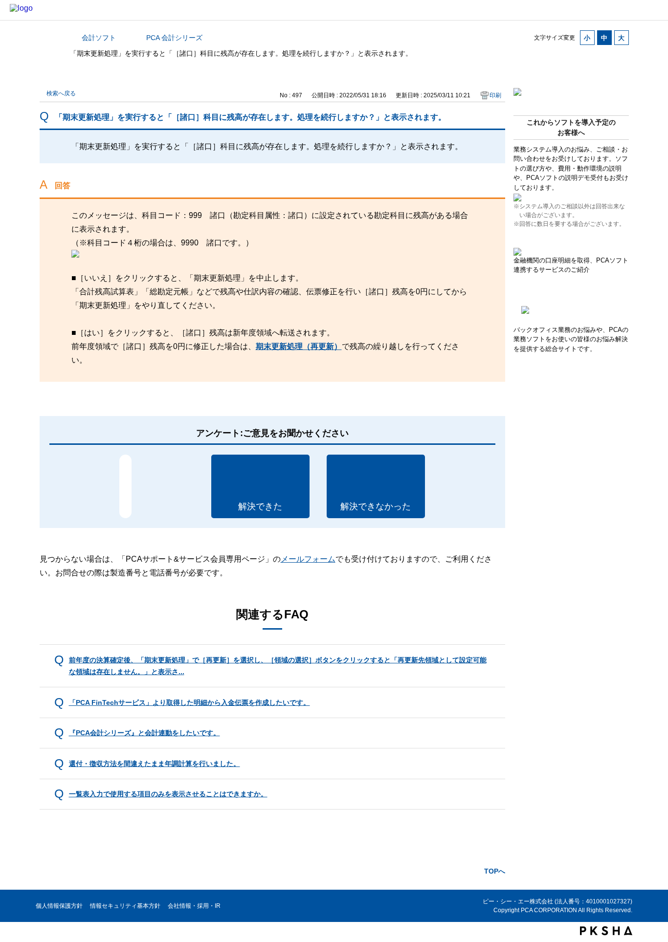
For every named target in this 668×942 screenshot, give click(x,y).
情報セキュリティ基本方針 (125, 905)
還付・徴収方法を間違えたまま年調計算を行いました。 (154, 763)
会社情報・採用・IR (194, 905)
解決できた (260, 506)
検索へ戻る (61, 93)
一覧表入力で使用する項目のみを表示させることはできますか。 (168, 794)
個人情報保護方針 (59, 905)
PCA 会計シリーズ (174, 38)
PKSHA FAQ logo (606, 930)
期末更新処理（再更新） (299, 346)
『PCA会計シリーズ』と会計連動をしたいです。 (144, 733)
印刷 (495, 95)
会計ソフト (99, 38)
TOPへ (494, 871)
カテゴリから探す (45, 38)
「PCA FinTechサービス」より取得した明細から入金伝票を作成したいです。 (189, 702)
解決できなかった (375, 506)
